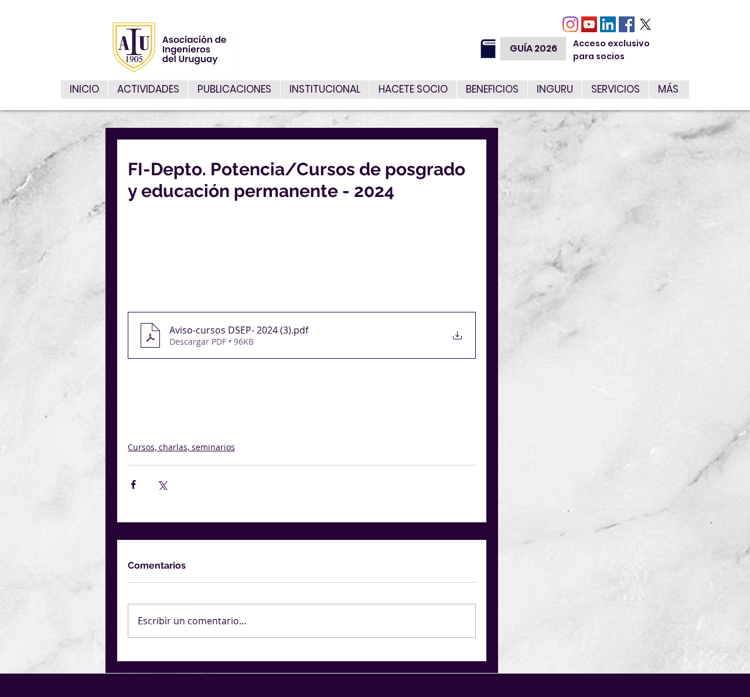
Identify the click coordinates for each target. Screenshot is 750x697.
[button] (615, 89)
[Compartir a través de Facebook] (133, 484)
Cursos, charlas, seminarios (181, 447)
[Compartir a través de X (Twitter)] (162, 484)
